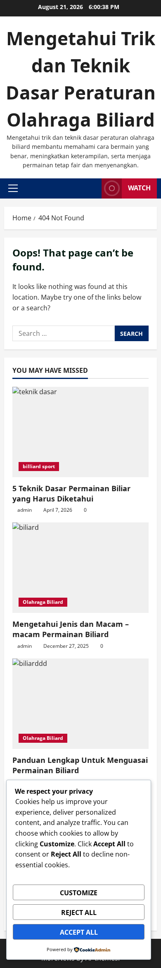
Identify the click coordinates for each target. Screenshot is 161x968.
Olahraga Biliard (43, 601)
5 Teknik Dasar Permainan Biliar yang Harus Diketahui (71, 493)
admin (24, 509)
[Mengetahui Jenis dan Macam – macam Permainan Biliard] (80, 567)
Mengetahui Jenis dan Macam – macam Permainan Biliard (70, 629)
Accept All (79, 932)
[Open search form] (92, 188)
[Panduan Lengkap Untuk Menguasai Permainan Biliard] (80, 703)
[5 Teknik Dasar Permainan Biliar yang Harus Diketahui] (80, 432)
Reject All (79, 912)
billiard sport (39, 466)
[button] (13, 188)
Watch (139, 187)
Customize (78, 892)
